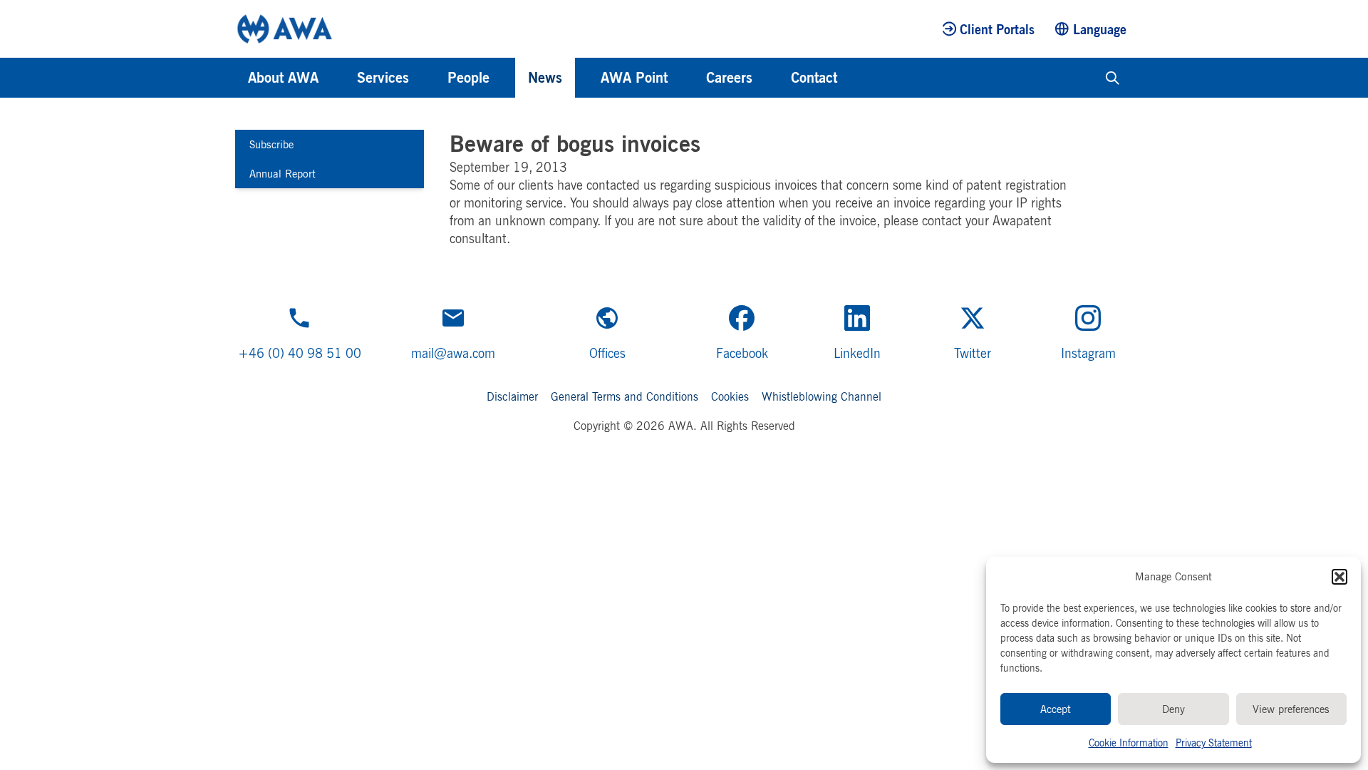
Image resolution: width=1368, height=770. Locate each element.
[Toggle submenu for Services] (428, 78)
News (545, 77)
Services (383, 77)
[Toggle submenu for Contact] (856, 78)
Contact (814, 77)
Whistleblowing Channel (821, 396)
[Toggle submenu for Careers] (771, 78)
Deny (1173, 709)
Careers (729, 77)
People (468, 77)
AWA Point (634, 77)
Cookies (730, 396)
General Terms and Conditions (624, 396)
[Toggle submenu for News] (581, 78)
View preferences (1291, 709)
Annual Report (282, 173)
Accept (1055, 709)
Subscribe (271, 144)
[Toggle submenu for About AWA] (337, 78)
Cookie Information (1128, 742)
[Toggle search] (1113, 78)
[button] (1339, 577)
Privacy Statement (1214, 742)
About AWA (283, 77)
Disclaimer (512, 396)
